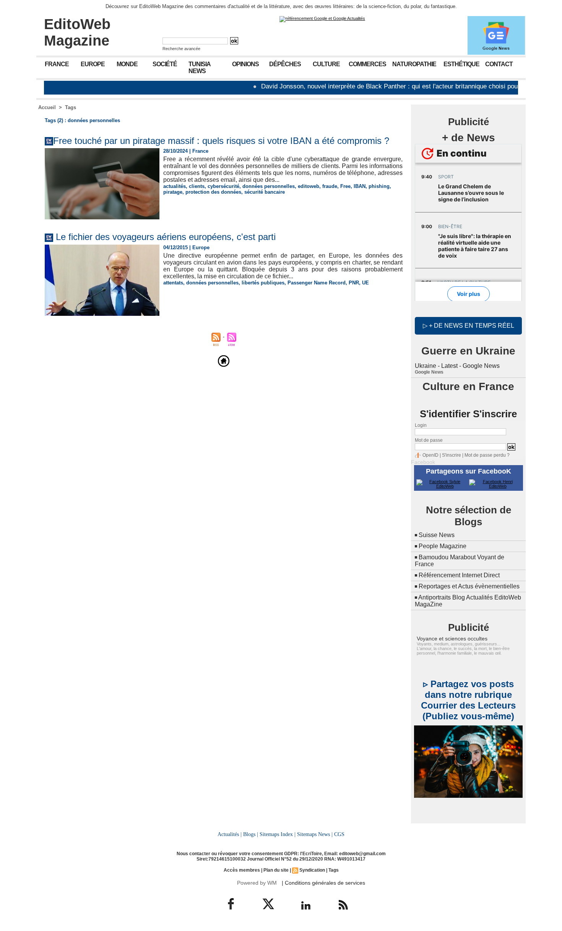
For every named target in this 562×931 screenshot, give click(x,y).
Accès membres (242, 870)
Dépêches (285, 64)
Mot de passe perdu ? (487, 455)
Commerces (367, 64)
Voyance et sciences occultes (452, 638)
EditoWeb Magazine (77, 32)
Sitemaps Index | (278, 834)
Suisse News (437, 535)
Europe (93, 64)
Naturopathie (414, 64)
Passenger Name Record (316, 283)
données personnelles (268, 186)
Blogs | (250, 834)
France (57, 64)
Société (165, 64)
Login (421, 425)
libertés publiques (263, 283)
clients (197, 186)
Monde (127, 64)
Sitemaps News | (315, 834)
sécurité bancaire (264, 192)
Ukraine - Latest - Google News (457, 366)
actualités (174, 186)
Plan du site (276, 870)
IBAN (359, 186)
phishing (379, 186)
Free (345, 186)
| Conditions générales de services (323, 883)
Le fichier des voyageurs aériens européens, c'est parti (166, 237)
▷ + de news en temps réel (468, 325)
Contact (499, 64)
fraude (329, 186)
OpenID (430, 455)
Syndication (312, 870)
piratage (172, 192)
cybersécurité (223, 186)
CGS (339, 834)
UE (365, 283)
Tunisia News (199, 67)
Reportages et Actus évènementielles (469, 586)
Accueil (47, 107)
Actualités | (230, 834)
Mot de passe (429, 440)
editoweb (308, 186)
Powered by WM (257, 883)
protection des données (213, 192)
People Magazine (442, 546)
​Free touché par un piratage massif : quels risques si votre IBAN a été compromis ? (221, 141)
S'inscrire (451, 455)
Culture (326, 64)
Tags (70, 107)
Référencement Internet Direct (459, 575)
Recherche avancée (181, 48)
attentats (173, 283)
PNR (354, 283)
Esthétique (461, 64)
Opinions (245, 64)
